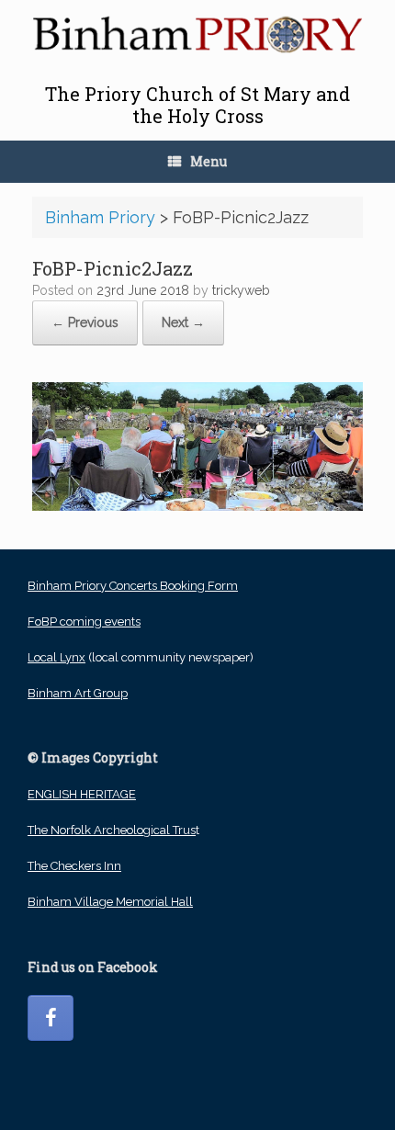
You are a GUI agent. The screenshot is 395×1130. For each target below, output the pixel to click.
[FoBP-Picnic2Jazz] (197, 506)
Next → (183, 322)
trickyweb (241, 290)
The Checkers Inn (74, 866)
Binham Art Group (78, 693)
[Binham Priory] (197, 34)
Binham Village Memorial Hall (110, 902)
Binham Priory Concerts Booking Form (133, 586)
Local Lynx (56, 657)
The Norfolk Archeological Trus (112, 830)
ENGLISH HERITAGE (82, 794)
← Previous (84, 322)
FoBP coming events (84, 621)
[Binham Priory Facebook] (50, 1018)
